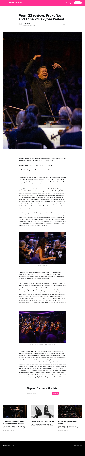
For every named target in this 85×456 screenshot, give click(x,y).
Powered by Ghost (78, 445)
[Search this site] (67, 3)
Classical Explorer (6, 445)
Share (64, 24)
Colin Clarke (26, 23)
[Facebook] (45, 445)
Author (36, 3)
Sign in (71, 3)
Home (30, 3)
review (45, 208)
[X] (42, 445)
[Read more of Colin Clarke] (20, 24)
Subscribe (77, 3)
